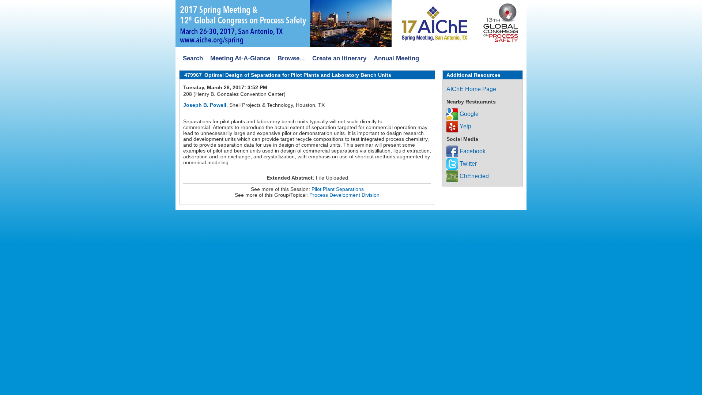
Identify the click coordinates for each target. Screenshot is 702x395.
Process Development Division (344, 195)
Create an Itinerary (339, 58)
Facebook (472, 151)
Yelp (464, 126)
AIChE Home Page (471, 89)
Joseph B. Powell (204, 105)
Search (193, 58)
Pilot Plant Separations (338, 189)
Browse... (291, 58)
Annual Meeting (396, 58)
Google (468, 114)
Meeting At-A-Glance (240, 58)
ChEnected (473, 176)
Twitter (467, 164)
